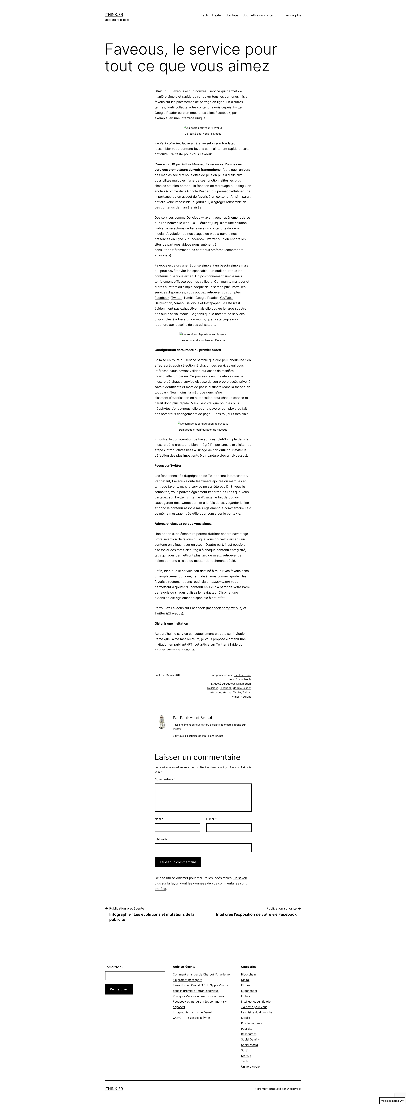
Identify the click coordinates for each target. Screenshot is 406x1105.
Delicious (212, 687)
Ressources (248, 1034)
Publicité (246, 1028)
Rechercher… (114, 967)
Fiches (245, 996)
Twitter (176, 298)
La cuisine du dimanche (256, 1012)
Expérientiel (249, 990)
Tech (204, 15)
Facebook (162, 298)
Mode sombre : (390, 1100)
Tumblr (237, 692)
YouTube (226, 298)
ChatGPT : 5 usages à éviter (191, 1017)
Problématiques (251, 1023)
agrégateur (228, 683)
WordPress (294, 1088)
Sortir (245, 1050)
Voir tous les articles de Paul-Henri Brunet (198, 735)
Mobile (245, 1017)
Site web (161, 839)
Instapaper (215, 692)
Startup (246, 1055)
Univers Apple (250, 1066)
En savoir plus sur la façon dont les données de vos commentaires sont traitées (201, 883)
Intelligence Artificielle (256, 1001)
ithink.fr (114, 14)
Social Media (243, 679)
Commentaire (165, 779)
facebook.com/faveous (224, 608)
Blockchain (248, 974)
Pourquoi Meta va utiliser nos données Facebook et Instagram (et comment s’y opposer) (200, 1001)
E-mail (211, 819)
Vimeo (236, 696)
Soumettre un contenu (259, 15)
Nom (159, 819)
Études (245, 985)
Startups (232, 15)
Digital (217, 15)
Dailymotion (163, 303)
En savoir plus (291, 15)
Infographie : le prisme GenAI (192, 1012)
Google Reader (242, 687)
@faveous (174, 613)
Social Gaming (250, 1039)
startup (227, 692)
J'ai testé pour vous (254, 1007)
